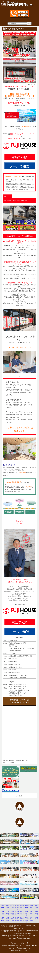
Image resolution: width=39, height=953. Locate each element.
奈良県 (22, 914)
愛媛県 (17, 918)
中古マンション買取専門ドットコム (19, 690)
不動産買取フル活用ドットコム (17, 686)
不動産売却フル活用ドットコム (17, 692)
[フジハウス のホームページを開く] (19, 121)
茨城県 (36, 905)
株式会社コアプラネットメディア (20, 945)
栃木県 (7, 907)
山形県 (26, 905)
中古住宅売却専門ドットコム (17, 694)
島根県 (7, 918)
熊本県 (7, 920)
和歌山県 (26, 914)
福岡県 (36, 918)
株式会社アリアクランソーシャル (21, 936)
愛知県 (22, 911)
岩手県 (12, 905)
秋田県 (17, 905)
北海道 (2, 905)
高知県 (26, 918)
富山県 (7, 911)
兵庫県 (17, 914)
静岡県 (26, 911)
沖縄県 (31, 920)
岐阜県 (36, 911)
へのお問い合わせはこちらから (19, 701)
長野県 (36, 907)
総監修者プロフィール (16, 926)
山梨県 (2, 911)
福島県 (31, 905)
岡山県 (31, 914)
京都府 (12, 914)
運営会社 (4, 926)
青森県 (7, 905)
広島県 (36, 914)
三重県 (31, 911)
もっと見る (19, 795)
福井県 (17, 911)
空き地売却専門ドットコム (16, 696)
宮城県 (22, 905)
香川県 (22, 918)
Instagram (11, 682)
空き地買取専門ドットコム (16, 688)
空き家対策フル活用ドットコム (17, 684)
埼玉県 (22, 907)
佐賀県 (2, 920)
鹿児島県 (26, 921)
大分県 (12, 920)
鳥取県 (2, 918)
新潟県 (31, 907)
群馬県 (2, 907)
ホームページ (12, 680)
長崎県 (17, 920)
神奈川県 (17, 908)
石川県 (12, 911)
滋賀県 (7, 914)
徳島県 (31, 918)
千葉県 (26, 907)
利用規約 (29, 926)
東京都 (12, 907)
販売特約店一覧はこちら (19, 950)
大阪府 (2, 914)
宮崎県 (22, 920)
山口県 (12, 918)
